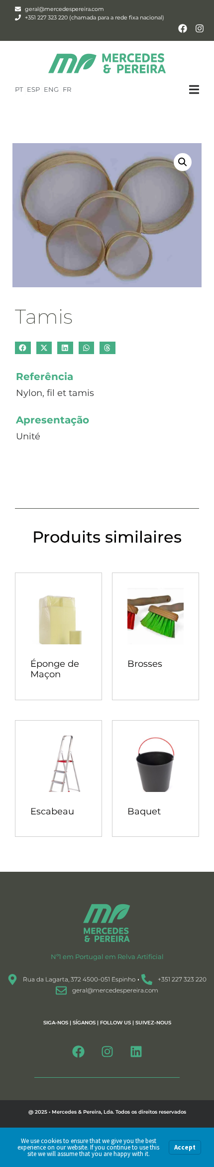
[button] (201, 89)
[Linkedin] (135, 1051)
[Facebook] (182, 28)
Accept (185, 1147)
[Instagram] (199, 28)
